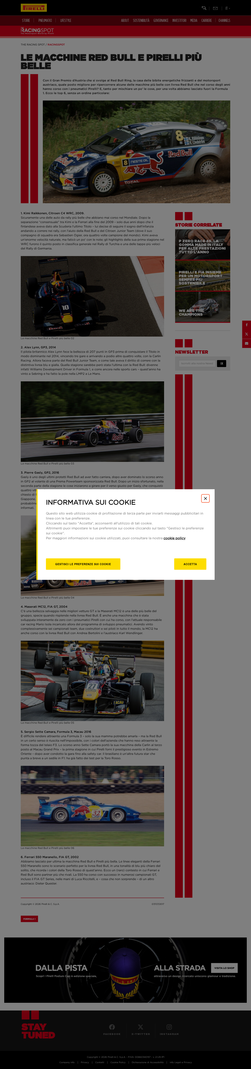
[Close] (205, 498)
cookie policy (175, 538)
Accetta (190, 564)
